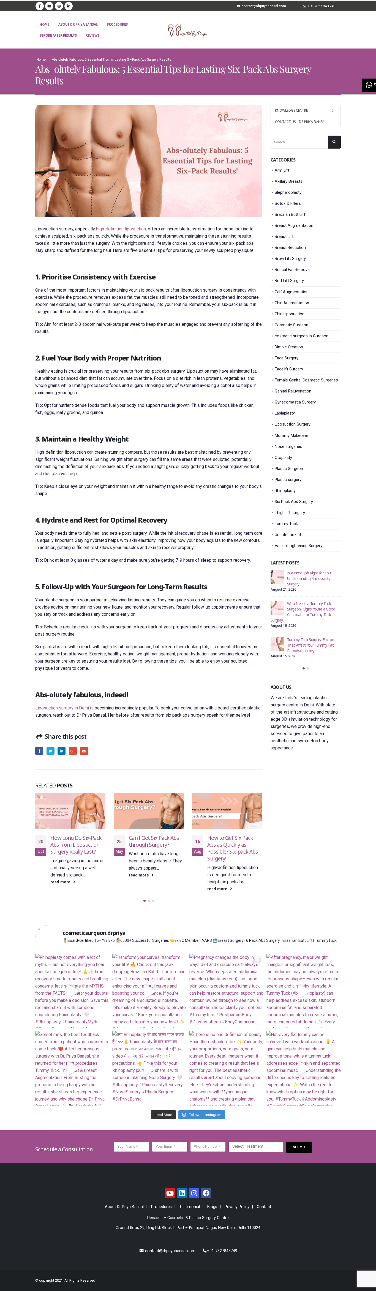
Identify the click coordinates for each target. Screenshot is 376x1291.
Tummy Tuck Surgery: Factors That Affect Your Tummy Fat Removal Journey (311, 645)
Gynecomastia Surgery (295, 402)
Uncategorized (288, 534)
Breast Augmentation (294, 225)
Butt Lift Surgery (289, 280)
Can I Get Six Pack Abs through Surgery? (154, 841)
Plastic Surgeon (289, 468)
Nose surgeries (288, 446)
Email (84, 751)
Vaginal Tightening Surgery (298, 545)
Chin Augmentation (292, 302)
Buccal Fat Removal (292, 269)
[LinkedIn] (68, 6)
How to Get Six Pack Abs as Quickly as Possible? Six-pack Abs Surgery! (232, 848)
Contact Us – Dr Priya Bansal (300, 121)
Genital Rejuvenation (293, 391)
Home (44, 24)
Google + (73, 751)
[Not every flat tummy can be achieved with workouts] (303, 1068)
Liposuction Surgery (292, 424)
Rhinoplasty (285, 490)
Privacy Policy (237, 1206)
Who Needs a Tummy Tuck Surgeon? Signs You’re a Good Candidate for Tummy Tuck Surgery (303, 612)
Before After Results (58, 35)
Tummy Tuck (286, 523)
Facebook (39, 751)
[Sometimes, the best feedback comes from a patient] (72, 1068)
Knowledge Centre (291, 110)
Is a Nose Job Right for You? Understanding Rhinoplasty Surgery (309, 578)
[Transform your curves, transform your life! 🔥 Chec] (149, 991)
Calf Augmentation (292, 291)
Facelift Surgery (289, 369)
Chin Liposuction (289, 313)
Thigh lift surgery (290, 512)
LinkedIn (62, 751)
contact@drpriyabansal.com (169, 1251)
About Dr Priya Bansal (78, 24)
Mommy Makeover (291, 435)
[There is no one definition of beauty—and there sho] (226, 1068)
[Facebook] (40, 6)
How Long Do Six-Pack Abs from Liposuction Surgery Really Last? (76, 844)
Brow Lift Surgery (290, 258)
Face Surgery (286, 358)
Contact (264, 1206)
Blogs (212, 1206)
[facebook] (206, 1193)
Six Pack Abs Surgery (294, 501)
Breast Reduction (290, 247)
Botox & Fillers (288, 203)
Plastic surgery (288, 479)
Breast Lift (284, 236)
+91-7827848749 (222, 1251)
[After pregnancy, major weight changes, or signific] (303, 991)
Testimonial (189, 1206)
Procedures (117, 24)
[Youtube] (49, 6)
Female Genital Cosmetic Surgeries (306, 380)
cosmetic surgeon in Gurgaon (301, 335)
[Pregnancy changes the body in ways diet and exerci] (226, 991)
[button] (144, 900)
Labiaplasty (285, 413)
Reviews (92, 35)
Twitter (51, 751)
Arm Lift (282, 170)
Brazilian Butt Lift (290, 214)
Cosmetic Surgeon (291, 324)
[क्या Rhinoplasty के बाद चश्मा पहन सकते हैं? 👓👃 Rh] (149, 1068)
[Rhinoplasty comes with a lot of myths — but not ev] (72, 991)
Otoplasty (283, 457)
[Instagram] (59, 6)
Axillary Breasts (289, 181)
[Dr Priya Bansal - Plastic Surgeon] (188, 30)
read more (61, 882)
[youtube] (170, 1193)
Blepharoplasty (288, 192)
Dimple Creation (289, 347)
